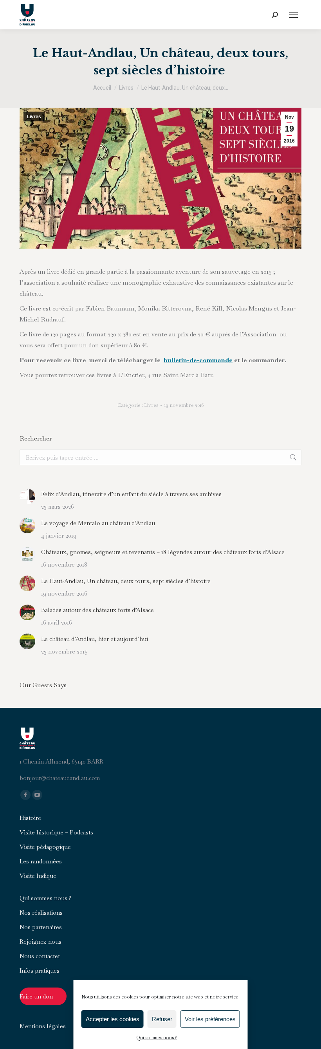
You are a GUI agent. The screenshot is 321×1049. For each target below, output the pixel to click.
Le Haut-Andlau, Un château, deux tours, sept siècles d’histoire (126, 581)
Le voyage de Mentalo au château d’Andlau (98, 523)
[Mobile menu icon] (293, 15)
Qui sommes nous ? (156, 1038)
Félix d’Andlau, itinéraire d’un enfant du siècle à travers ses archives (131, 494)
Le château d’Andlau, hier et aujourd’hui (94, 639)
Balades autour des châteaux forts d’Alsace (97, 610)
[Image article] (27, 496)
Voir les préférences (210, 1019)
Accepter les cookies (112, 1019)
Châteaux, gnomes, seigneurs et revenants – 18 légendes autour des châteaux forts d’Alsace (163, 552)
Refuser (162, 1019)
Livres (34, 116)
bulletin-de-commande (198, 360)
